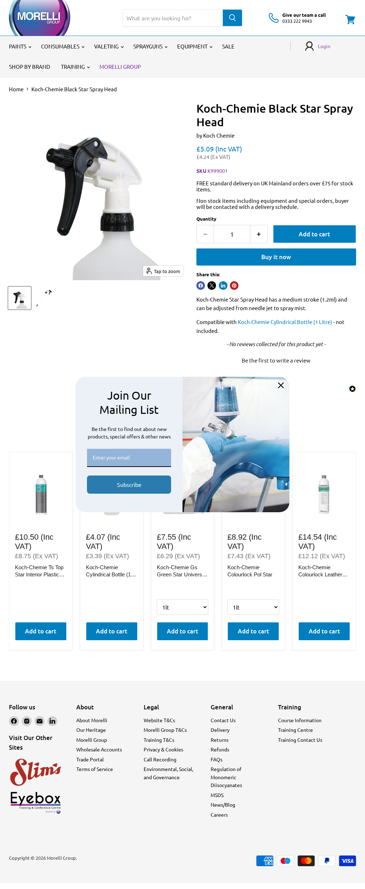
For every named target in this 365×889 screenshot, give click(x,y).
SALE (228, 46)
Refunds (220, 749)
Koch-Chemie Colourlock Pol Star (249, 570)
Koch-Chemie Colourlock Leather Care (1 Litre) (320, 571)
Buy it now (276, 257)
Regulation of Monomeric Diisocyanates (226, 777)
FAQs (216, 759)
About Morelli (91, 720)
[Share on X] (211, 285)
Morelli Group (91, 739)
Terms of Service (94, 769)
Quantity (206, 218)
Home (16, 89)
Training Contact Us (300, 739)
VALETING (107, 46)
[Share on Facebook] (200, 285)
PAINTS (18, 46)
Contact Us (223, 720)
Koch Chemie (219, 135)
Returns (219, 739)
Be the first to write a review (276, 360)
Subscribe (129, 484)
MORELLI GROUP (120, 66)
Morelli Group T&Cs (165, 729)
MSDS (217, 795)
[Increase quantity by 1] (259, 234)
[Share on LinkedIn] (223, 285)
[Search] (232, 18)
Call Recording (160, 759)
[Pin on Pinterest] (234, 285)
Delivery (220, 729)
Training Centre (295, 729)
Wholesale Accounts (99, 749)
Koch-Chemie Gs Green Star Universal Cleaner (181, 571)
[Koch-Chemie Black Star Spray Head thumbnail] (19, 298)
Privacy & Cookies (163, 749)
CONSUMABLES (61, 46)
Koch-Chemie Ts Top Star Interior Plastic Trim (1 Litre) (39, 571)
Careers (219, 814)
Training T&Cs (159, 739)
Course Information (300, 720)
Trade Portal (90, 759)
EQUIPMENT (193, 46)
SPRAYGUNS (148, 46)
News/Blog (223, 804)
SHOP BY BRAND (29, 66)
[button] (276, 359)
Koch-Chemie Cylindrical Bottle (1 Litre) (285, 321)
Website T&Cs (159, 720)
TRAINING (73, 66)
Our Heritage (91, 729)
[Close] (280, 385)
